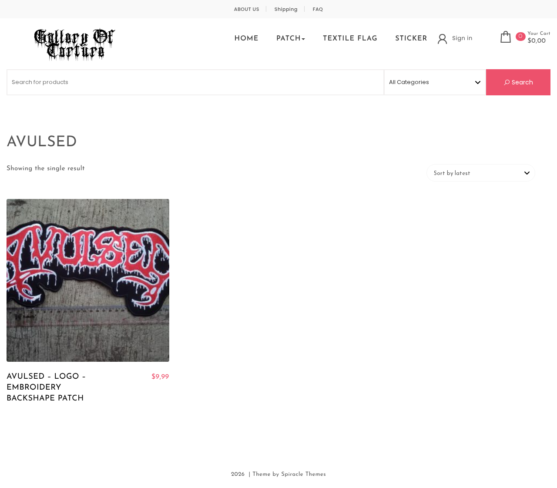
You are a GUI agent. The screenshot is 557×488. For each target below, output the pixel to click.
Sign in (462, 38)
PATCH (288, 38)
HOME (246, 38)
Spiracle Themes (303, 475)
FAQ (318, 9)
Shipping (286, 9)
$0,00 (536, 41)
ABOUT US (246, 9)
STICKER (411, 38)
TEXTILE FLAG (350, 38)
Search (521, 82)
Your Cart (538, 33)
